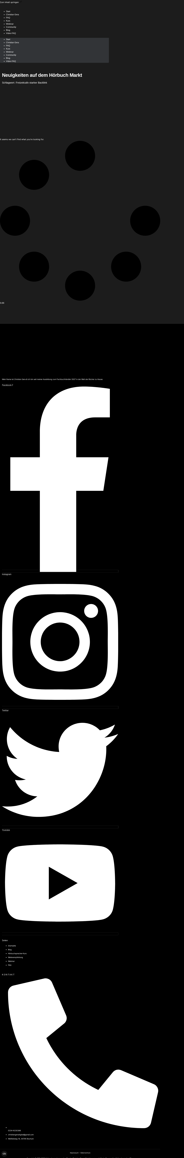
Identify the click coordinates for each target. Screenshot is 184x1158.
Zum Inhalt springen (9, 2)
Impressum (74, 1153)
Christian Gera (12, 14)
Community (11, 27)
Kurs (8, 49)
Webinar (10, 52)
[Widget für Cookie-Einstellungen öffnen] (4, 1154)
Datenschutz (85, 1153)
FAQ (8, 46)
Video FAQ (11, 33)
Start (8, 39)
